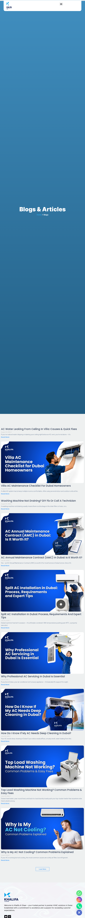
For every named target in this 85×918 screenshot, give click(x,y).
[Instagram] (79, 899)
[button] (61, 4)
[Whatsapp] (79, 893)
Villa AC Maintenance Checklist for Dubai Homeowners (36, 485)
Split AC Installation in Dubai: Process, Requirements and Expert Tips (41, 616)
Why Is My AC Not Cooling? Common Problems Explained (37, 852)
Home (39, 215)
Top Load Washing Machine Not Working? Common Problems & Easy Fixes (41, 791)
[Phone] (79, 906)
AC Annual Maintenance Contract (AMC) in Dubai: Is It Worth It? (41, 557)
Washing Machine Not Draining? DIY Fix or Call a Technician (38, 500)
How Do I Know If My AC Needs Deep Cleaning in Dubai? (36, 733)
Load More (42, 869)
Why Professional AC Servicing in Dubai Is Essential (33, 676)
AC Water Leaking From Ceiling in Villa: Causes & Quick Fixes (39, 429)
